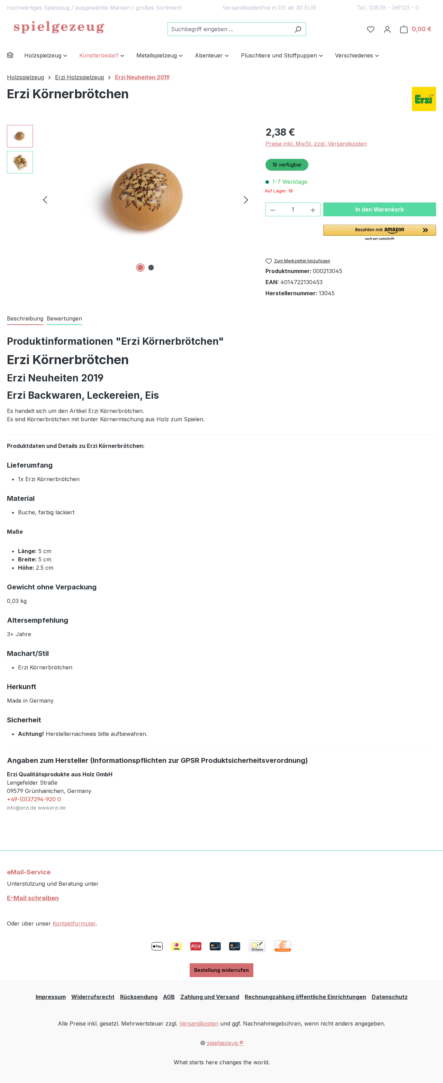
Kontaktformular (74, 923)
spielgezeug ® (225, 1042)
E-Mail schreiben (33, 898)
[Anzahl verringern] (272, 209)
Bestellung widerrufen (221, 970)
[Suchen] (298, 29)
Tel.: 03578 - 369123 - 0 (388, 7)
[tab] (25, 319)
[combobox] (229, 29)
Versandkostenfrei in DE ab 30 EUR (269, 7)
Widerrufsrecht (93, 996)
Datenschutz (390, 996)
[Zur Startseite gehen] (59, 27)
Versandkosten (198, 1023)
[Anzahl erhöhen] (313, 209)
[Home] (15, 55)
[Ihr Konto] (387, 29)
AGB (169, 996)
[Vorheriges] (45, 199)
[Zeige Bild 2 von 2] (151, 267)
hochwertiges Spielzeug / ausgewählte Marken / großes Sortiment (94, 7)
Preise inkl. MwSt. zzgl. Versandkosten (316, 143)
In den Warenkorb (379, 209)
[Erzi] (424, 99)
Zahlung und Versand (209, 996)
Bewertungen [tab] (64, 318)
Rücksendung (138, 996)
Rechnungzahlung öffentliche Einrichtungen (305, 996)
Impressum (51, 996)
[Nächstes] (246, 199)
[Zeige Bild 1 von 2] (140, 267)
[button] (379, 233)
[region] (129, 199)
